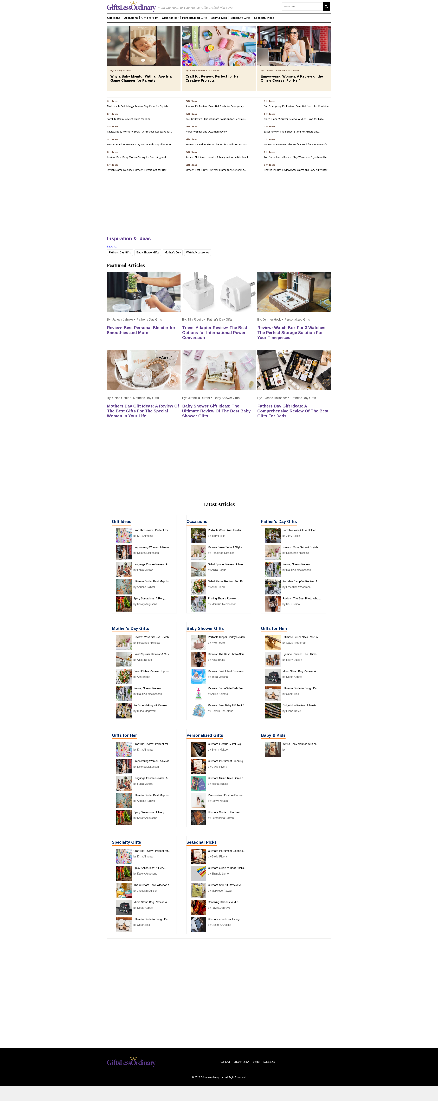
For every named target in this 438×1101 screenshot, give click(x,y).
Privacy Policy (241, 1061)
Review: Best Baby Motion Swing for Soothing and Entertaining (136, 157)
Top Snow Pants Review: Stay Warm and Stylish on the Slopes (295, 157)
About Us (225, 1061)
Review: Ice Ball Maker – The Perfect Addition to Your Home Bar (216, 144)
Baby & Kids (273, 735)
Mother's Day (173, 252)
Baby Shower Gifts (147, 252)
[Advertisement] (219, 1093)
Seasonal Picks (201, 842)
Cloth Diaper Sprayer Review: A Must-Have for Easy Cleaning (293, 119)
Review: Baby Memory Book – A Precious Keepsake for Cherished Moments (138, 131)
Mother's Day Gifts (146, 398)
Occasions (196, 521)
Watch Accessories (197, 252)
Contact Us (269, 1061)
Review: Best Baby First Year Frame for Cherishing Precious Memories (214, 170)
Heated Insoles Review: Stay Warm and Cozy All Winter (295, 170)
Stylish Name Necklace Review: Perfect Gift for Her (136, 170)
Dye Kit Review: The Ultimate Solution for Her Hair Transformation (214, 119)
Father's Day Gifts (120, 252)
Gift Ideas (121, 521)
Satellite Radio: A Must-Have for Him (128, 119)
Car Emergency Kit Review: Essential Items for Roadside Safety (296, 106)
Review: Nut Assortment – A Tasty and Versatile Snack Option (216, 157)
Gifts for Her (124, 735)
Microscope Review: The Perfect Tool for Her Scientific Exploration (295, 144)
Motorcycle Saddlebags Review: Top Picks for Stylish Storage (137, 106)
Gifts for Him (274, 628)
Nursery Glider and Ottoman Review (206, 131)
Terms (256, 1061)
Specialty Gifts (126, 842)
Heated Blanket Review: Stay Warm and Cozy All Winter (139, 144)
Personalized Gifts (297, 319)
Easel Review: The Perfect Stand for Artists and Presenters (291, 131)
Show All (112, 246)
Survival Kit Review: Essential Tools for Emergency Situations (214, 106)
